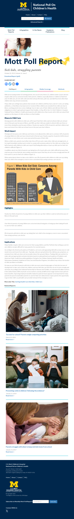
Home (28, 15)
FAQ (45, 15)
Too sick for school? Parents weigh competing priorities (26, 335)
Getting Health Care (22, 282)
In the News (37, 30)
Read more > (10, 339)
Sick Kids (32, 282)
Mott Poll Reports (11, 31)
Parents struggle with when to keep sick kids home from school (29, 447)
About (33, 15)
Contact (39, 15)
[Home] (37, 6)
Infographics (24, 30)
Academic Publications (50, 31)
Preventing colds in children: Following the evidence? (25, 391)
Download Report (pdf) (12, 76)
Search (49, 18)
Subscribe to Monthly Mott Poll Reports (19, 501)
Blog (63, 30)
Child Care (38, 282)
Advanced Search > (37, 22)
